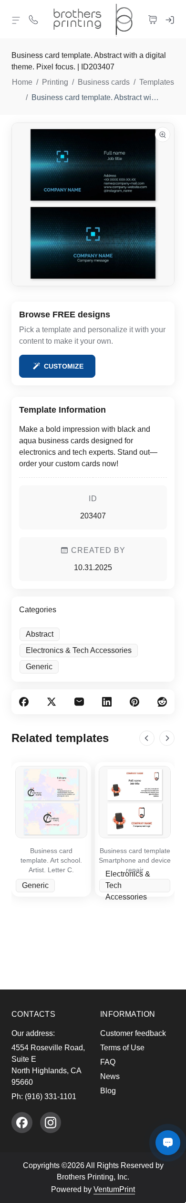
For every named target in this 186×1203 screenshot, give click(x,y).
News (110, 1076)
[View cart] (152, 19)
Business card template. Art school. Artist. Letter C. (51, 860)
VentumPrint (114, 1189)
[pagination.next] (167, 738)
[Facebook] (21, 1122)
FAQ (107, 1062)
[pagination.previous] (147, 738)
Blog (108, 1091)
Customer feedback (133, 1033)
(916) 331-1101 (50, 1096)
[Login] (170, 19)
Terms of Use (122, 1048)
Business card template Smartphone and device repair (135, 860)
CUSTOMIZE (63, 366)
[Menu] (16, 20)
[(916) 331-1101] (33, 19)
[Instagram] (50, 1122)
